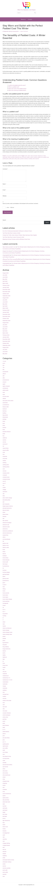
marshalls (5, 688)
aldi (3, 375)
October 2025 (6, 293)
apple (4, 384)
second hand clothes (7, 764)
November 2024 (6, 316)
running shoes (6, 758)
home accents (6, 593)
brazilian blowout (6, 431)
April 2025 (5, 306)
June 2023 (5, 351)
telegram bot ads (6, 251)
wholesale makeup (7, 862)
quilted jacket (15, 155)
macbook (5, 673)
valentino (5, 839)
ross (4, 754)
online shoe (5, 717)
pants (4, 721)
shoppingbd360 (6, 255)
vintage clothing (6, 843)
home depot (5, 597)
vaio (4, 837)
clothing (4, 462)
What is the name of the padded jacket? (17, 88)
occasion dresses (7, 713)
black (4, 421)
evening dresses (6, 539)
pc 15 (4, 729)
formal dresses (6, 560)
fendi (4, 549)
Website (4, 196)
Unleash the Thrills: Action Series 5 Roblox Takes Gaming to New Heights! (20, 235)
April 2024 (5, 331)
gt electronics (6, 580)
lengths (28, 157)
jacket (10, 155)
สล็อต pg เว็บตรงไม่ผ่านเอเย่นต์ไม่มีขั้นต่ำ (12, 259)
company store (6, 473)
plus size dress (6, 737)
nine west (5, 711)
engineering (5, 535)
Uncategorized (6, 833)
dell (3, 502)
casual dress (5, 448)
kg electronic (5, 642)
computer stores (6, 479)
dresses (4, 516)
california (5, 438)
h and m (4, 584)
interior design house (7, 632)
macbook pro (6, 675)
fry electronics (6, 566)
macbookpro (5, 682)
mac (4, 669)
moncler (4, 698)
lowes (4, 667)
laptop (4, 655)
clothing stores (6, 466)
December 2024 (6, 314)
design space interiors (8, 506)
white (4, 857)
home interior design (7, 599)
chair (4, 452)
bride (4, 433)
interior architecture (7, 628)
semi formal (5, 766)
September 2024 (6, 320)
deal (4, 495)
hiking (9, 157)
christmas (5, 456)
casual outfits (6, 450)
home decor (5, 595)
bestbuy (4, 413)
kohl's (4, 653)
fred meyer (5, 564)
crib (3, 493)
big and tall (5, 415)
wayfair (4, 853)
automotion (5, 402)
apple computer (6, 386)
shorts (4, 785)
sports (4, 795)
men (4, 692)
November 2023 (6, 341)
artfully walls (5, 390)
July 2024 (5, 324)
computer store (6, 477)
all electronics (6, 380)
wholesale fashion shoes (8, 859)
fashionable (5, 157)
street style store (6, 802)
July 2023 (5, 349)
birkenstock (5, 417)
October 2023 (6, 343)
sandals (4, 762)
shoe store (5, 771)
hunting (4, 615)
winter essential (36, 158)
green (4, 576)
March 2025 (5, 308)
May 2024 (5, 329)
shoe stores (5, 773)
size (4, 787)
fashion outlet (6, 547)
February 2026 (6, 285)
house (4, 605)
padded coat (40, 157)
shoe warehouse (6, 775)
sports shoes (5, 797)
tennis (4, 818)
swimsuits (5, 808)
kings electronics (6, 649)
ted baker (5, 816)
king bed (5, 644)
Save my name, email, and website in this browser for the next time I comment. (20, 203)
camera (4, 440)
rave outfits (5, 748)
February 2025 (6, 310)
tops (4, 822)
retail (4, 750)
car (3, 446)
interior (4, 626)
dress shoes (5, 514)
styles (18, 158)
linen (4, 663)
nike (4, 708)
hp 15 (4, 609)
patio (4, 727)
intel (4, 624)
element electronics (7, 533)
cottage (4, 489)
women (19, 155)
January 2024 (6, 337)
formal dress (5, 557)
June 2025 (5, 302)
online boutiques (6, 715)
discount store (6, 510)
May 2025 (5, 304)
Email (4, 190)
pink (4, 735)
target (4, 812)
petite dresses (6, 731)
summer (4, 806)
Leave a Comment (24, 31)
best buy (5, 411)
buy (3, 435)
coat (8, 155)
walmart (4, 851)
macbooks (5, 684)
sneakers (5, 789)
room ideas (5, 752)
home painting (6, 601)
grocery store (6, 578)
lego (4, 659)
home (4, 591)
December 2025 (6, 289)
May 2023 (5, 353)
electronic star (6, 524)
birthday (4, 419)
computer (5, 475)
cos (3, 485)
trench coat (5, 826)
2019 (4, 363)
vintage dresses (6, 845)
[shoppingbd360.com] (26, 7)
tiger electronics (6, 820)
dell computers (6, 504)
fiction (4, 551)
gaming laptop (6, 574)
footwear (5, 555)
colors (26, 155)
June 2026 (5, 277)
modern (4, 696)
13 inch (4, 361)
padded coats (46, 157)
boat (4, 423)
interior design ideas (7, 634)
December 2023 (6, 339)
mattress (5, 690)
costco (4, 487)
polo (4, 740)
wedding (5, 855)
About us (23, 19)
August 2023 (5, 347)
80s (3, 369)
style (4, 804)
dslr (3, 518)
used (4, 835)
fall (3, 541)
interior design (6, 630)
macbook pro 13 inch (7, 680)
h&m (4, 586)
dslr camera (5, 520)
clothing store (6, 464)
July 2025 (5, 300)
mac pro (4, 671)
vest (4, 841)
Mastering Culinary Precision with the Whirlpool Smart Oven (16, 239)
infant (4, 622)
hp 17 (4, 611)
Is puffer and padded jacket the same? (17, 85)
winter (4, 864)
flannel (4, 553)
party (4, 723)
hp (3, 607)
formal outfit (5, 562)
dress (4, 512)
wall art (4, 849)
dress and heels (34, 155)
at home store (6, 396)
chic (4, 454)
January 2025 (6, 312)
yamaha (4, 874)
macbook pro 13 (6, 677)
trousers (4, 831)
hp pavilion (5, 613)
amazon (4, 382)
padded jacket (5, 158)
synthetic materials (24, 158)
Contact (30, 19)
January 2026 (6, 287)
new (4, 704)
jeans (4, 640)
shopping (5, 783)
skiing (15, 158)
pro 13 (4, 742)
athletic (4, 398)
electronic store (6, 526)
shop (4, 779)
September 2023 (6, 345)
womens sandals (6, 868)
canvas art (5, 444)
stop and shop (6, 800)
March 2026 (5, 283)
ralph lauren (5, 746)
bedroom (5, 409)
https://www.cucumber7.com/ (9, 247)
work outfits (5, 872)
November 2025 (6, 291)
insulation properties (15, 157)
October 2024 (6, 318)
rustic (4, 760)
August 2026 (5, 273)
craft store (5, 491)
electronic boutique (7, 522)
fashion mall (5, 543)
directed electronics (7, 508)
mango (4, 686)
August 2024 (5, 322)
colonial (4, 471)
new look (5, 706)
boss (4, 429)
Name (4, 184)
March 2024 (5, 333)
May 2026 (5, 279)
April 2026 (5, 281)
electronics (5, 529)
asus (4, 394)
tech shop (5, 814)
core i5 (4, 481)
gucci (4, 582)
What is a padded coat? (13, 87)
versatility (30, 158)
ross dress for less (7, 756)
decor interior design (7, 498)
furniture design (6, 572)
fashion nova (6, 545)
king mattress (6, 646)
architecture (5, 388)
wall (4, 847)
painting (4, 719)
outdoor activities (33, 157)
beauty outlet (6, 406)
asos (4, 392)
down (29, 155)
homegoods (5, 603)
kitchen (4, 651)
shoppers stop (6, 781)
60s (3, 365)
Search (4, 220)
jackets (4, 638)
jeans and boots (23, 157)
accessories (5, 371)
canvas (4, 442)
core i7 (4, 483)
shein (4, 768)
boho (4, 425)
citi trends (5, 458)
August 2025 (5, 298)
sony (4, 791)
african (4, 373)
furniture (4, 570)
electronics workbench (8, 531)
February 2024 (6, 335)
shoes (4, 777)
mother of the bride (7, 700)
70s (3, 367)
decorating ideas (6, 500)
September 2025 (6, 295)
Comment (5, 169)
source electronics (7, 793)
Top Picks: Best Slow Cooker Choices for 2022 (13, 237)
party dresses (6, 725)
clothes (4, 460)
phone (4, 733)
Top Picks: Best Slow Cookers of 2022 (11, 233)
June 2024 (5, 326)
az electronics (6, 404)
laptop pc (5, 657)
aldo (4, 378)
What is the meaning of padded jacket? (17, 90)
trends (4, 828)
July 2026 (5, 275)
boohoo (4, 427)
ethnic (4, 537)
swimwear (5, 810)
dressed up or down (42, 155)
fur (3, 568)
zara (4, 876)
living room (5, 665)
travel (4, 824)
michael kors (5, 694)
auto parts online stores (8, 400)
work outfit (5, 870)
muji (4, 702)
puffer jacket (11, 158)
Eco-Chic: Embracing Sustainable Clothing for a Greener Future (17, 231)
